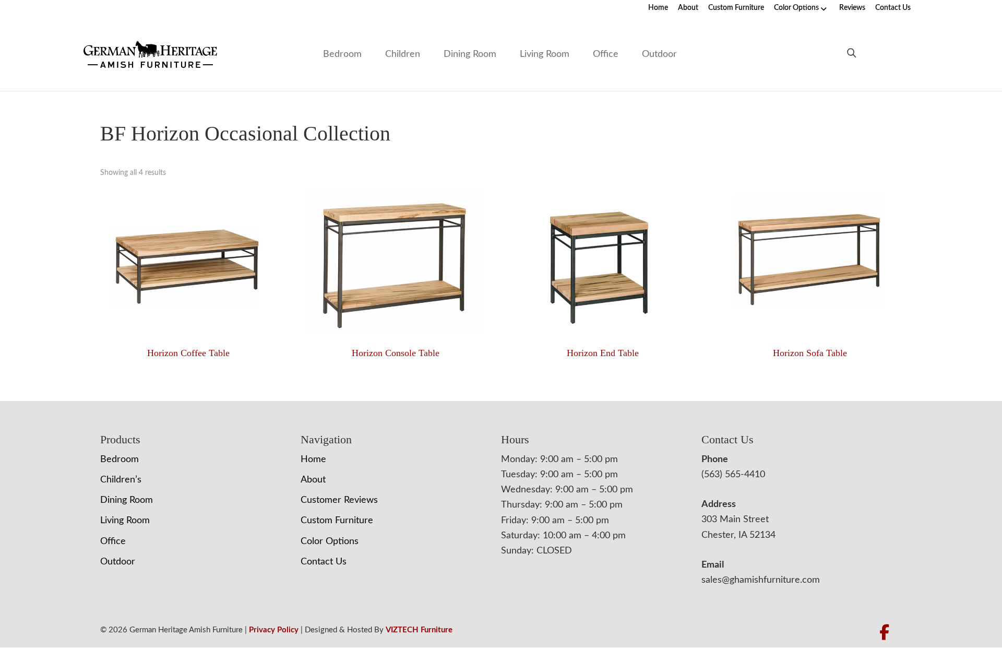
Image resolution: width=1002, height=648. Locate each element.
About (688, 7)
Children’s (120, 480)
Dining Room (470, 54)
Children (402, 54)
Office (605, 54)
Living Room (544, 54)
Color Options (796, 7)
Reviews (852, 7)
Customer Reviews (339, 500)
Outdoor (659, 54)
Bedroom (342, 54)
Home (658, 7)
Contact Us (893, 7)
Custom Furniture (736, 7)
